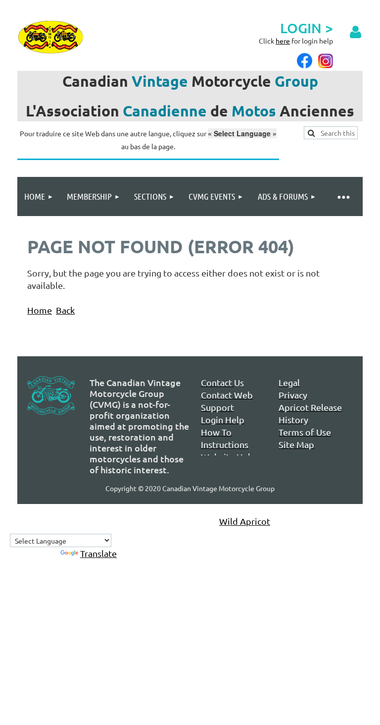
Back (65, 310)
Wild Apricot (244, 521)
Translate (98, 553)
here (283, 40)
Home (39, 310)
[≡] (343, 196)
